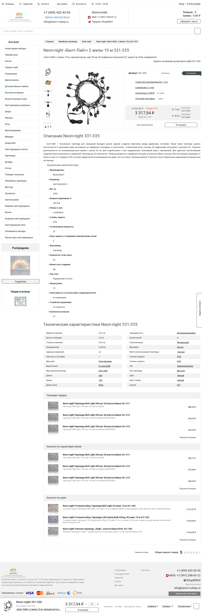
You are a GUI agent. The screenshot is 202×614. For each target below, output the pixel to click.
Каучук (180, 347)
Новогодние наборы (15, 48)
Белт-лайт (86, 41)
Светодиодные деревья (17, 105)
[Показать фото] (48, 72)
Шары (8, 111)
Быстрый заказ (145, 125)
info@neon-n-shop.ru (187, 588)
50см (101, 385)
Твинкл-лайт (11, 67)
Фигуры (9, 118)
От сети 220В (104, 366)
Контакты (81, 4)
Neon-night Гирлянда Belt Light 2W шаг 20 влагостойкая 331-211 (96, 403)
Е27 (178, 385)
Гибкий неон (11, 55)
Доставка (61, 4)
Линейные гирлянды (16, 181)
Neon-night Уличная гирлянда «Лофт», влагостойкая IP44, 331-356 (97, 529)
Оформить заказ (189, 21)
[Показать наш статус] (20, 301)
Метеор (9, 187)
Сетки (8, 168)
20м (100, 375)
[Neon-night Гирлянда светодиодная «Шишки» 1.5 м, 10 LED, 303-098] (20, 265)
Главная (49, 41)
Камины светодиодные (17, 206)
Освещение (11, 73)
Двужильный (183, 342)
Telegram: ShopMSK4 (102, 21)
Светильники (12, 199)
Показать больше (188, 437)
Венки (8, 212)
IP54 (179, 357)
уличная (181, 352)
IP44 (179, 361)
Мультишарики (13, 130)
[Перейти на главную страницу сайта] (19, 17)
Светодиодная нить (15, 225)
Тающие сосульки (14, 174)
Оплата (45, 4)
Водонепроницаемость (187, 333)
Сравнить (151, 606)
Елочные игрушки (14, 92)
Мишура (9, 136)
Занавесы (10, 193)
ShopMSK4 (193, 580)
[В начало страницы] (196, 606)
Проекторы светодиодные (19, 237)
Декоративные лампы (17, 86)
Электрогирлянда (185, 366)
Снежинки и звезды (15, 231)
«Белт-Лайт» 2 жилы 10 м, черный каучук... (38, 609)
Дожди (8, 162)
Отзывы (118, 606)
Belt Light (181, 371)
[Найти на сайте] (197, 31)
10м (100, 380)
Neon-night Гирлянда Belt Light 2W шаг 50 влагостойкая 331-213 (96, 426)
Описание (108, 606)
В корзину (181, 125)
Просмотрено (184, 606)
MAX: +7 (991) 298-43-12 (103, 17)
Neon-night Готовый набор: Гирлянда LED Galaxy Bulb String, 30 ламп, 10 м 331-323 (106, 517)
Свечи (8, 61)
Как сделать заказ (132, 606)
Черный (180, 375)
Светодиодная (105, 361)
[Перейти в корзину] (179, 14)
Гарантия (28, 4)
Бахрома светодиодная (17, 218)
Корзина (166, 606)
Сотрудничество (122, 574)
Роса (7, 124)
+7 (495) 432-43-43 (56, 12)
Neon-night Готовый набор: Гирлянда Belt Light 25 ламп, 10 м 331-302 (99, 506)
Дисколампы (12, 80)
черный (180, 380)
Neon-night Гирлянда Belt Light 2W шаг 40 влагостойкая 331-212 (96, 415)
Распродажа (120, 570)
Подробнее (20, 281)
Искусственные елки (16, 99)
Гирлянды (10, 155)
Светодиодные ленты (16, 149)
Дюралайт (10, 143)
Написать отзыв (141, 552)
